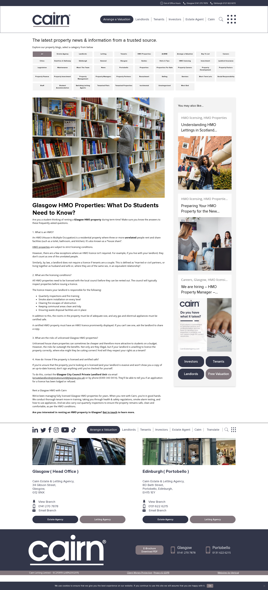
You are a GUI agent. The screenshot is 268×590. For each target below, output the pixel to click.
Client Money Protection (139, 572)
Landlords (142, 19)
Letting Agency (102, 519)
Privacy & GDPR (161, 572)
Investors (175, 19)
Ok (210, 586)
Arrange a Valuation (116, 19)
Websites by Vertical (228, 572)
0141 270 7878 (48, 506)
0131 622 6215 (158, 506)
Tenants (158, 19)
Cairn (211, 19)
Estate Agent (194, 19)
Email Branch (47, 510)
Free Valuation (218, 374)
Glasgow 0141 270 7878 (197, 3)
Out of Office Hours (172, 3)
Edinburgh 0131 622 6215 (225, 3)
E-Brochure (149, 550)
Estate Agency (55, 519)
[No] (264, 585)
